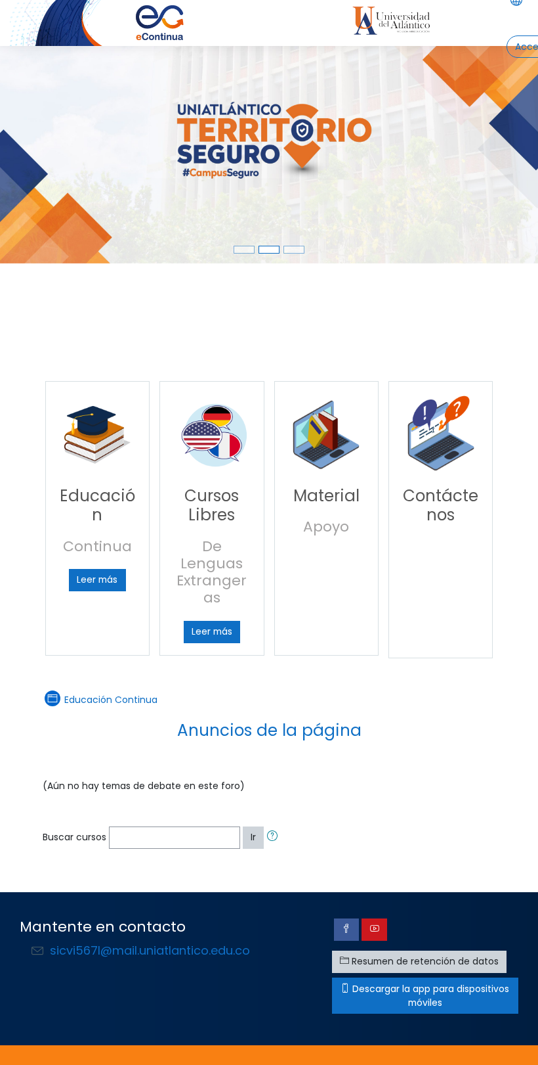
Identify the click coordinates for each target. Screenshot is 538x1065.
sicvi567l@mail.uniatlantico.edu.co (150, 950)
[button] (274, 837)
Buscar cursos (74, 837)
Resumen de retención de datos (424, 961)
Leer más (97, 579)
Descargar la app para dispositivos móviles (429, 995)
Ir (253, 837)
